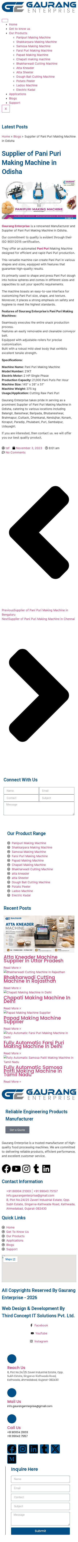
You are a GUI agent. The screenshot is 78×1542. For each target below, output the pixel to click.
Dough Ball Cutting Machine (35, 76)
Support (14, 102)
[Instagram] (26, 1168)
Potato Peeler (25, 81)
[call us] (11, 1418)
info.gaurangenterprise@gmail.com (29, 1406)
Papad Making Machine (32, 55)
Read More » (12, 967)
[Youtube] (16, 1168)
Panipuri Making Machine (33, 37)
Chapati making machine (33, 59)
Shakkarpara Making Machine (36, 42)
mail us (14, 1401)
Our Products (18, 33)
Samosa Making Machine (33, 46)
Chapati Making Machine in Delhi (37, 999)
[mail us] (11, 1392)
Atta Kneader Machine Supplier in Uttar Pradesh (33, 959)
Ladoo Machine (26, 85)
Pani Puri (43, 248)
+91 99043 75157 (17, 1436)
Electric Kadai (25, 89)
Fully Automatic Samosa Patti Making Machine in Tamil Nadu (33, 1071)
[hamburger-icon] (5, 20)
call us (14, 1427)
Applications (17, 94)
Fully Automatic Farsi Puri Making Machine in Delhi (34, 1044)
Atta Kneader (25, 68)
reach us (16, 1367)
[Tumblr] (36, 1168)
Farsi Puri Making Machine (34, 50)
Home (13, 24)
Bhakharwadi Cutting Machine (36, 63)
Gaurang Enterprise (16, 226)
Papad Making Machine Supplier (32, 1020)
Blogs (13, 98)
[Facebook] (6, 1168)
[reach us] (11, 1358)
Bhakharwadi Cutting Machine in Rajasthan (30, 979)
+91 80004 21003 (17, 1432)
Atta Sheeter (24, 72)
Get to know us (19, 28)
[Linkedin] (46, 1168)
